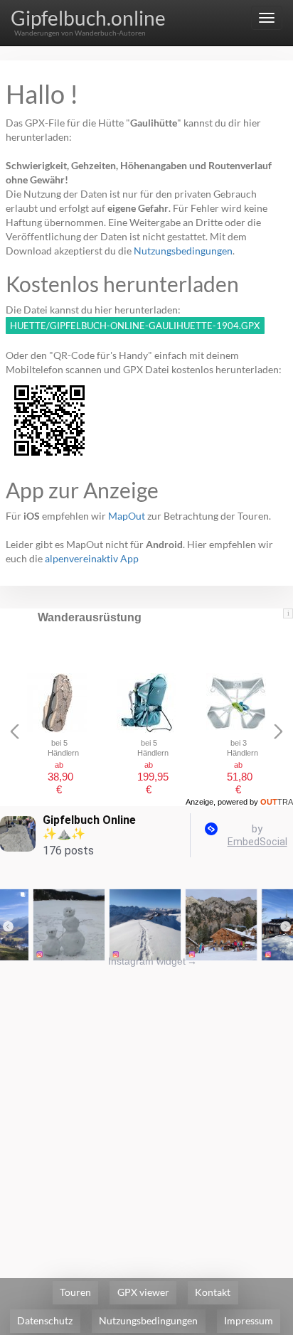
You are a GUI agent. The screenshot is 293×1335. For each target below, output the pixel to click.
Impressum (248, 1320)
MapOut (126, 516)
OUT (276, 802)
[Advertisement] (146, 1114)
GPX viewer (143, 1292)
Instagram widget (152, 961)
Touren (75, 1292)
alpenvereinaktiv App (92, 558)
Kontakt (212, 1292)
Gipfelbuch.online (88, 18)
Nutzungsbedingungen (183, 251)
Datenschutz (45, 1320)
